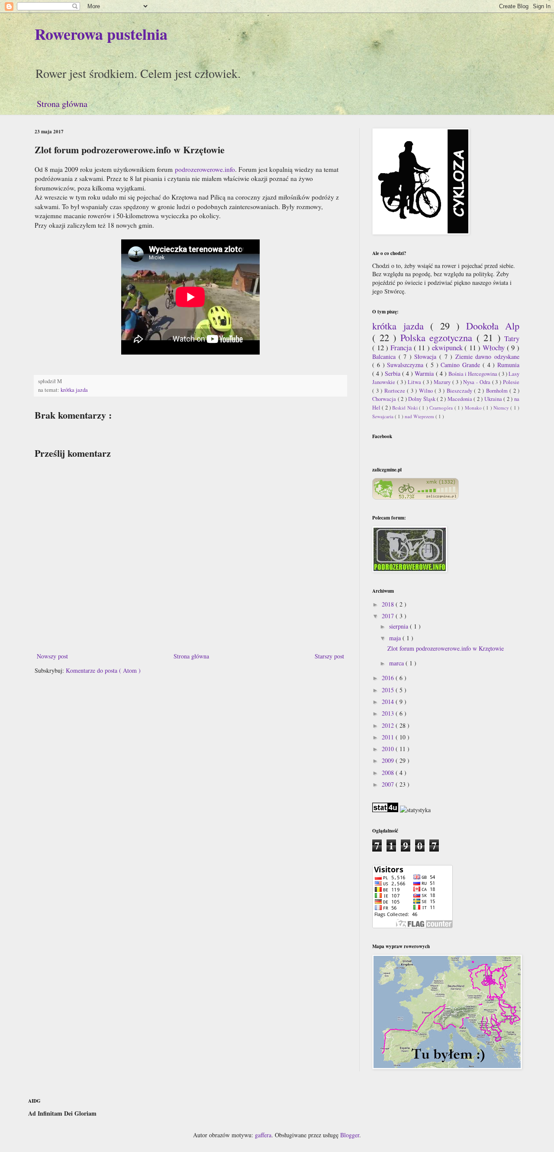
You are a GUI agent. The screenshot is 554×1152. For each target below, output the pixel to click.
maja (396, 638)
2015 (389, 690)
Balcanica (385, 356)
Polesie (511, 382)
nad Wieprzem (420, 416)
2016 (389, 678)
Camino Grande (462, 365)
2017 (389, 616)
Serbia (393, 373)
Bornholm (498, 390)
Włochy (495, 347)
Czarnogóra (441, 407)
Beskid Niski (405, 407)
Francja (402, 347)
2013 (389, 713)
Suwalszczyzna (406, 365)
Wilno (427, 390)
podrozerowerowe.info (205, 169)
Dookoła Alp (493, 325)
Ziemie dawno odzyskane (487, 356)
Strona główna (62, 104)
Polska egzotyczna (438, 337)
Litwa (415, 382)
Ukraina (494, 399)
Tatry (511, 338)
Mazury (443, 382)
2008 (389, 772)
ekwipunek (448, 347)
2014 (389, 701)
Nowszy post (52, 656)
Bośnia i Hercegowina (473, 374)
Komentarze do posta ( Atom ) (103, 670)
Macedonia (461, 399)
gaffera (263, 1135)
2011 (389, 737)
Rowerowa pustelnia (101, 34)
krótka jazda (74, 390)
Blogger (349, 1135)
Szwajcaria (383, 416)
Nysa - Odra (477, 382)
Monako (474, 407)
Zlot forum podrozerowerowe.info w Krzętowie (445, 648)
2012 (389, 725)
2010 (389, 749)
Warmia (425, 373)
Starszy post (329, 656)
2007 (389, 784)
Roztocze (395, 390)
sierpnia (399, 626)
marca (397, 663)
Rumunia (508, 365)
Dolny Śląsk (422, 399)
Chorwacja (385, 399)
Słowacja (426, 356)
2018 (389, 604)
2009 (389, 760)
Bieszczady (460, 390)
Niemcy (501, 407)
